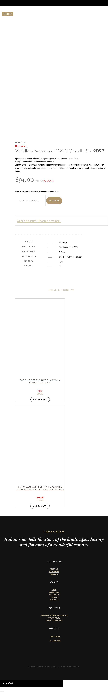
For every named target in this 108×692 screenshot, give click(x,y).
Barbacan (21, 146)
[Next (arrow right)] (3, 691)
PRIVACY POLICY (54, 618)
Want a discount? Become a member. (39, 221)
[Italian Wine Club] (7, 14)
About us (54, 569)
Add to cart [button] (40, 400)
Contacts (54, 600)
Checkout (54, 597)
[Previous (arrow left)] (1, 691)
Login (54, 590)
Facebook (55, 637)
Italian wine (54, 572)
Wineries (54, 574)
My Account (54, 595)
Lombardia (20, 142)
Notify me (54, 201)
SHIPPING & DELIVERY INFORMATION (54, 615)
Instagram (55, 640)
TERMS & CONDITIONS (54, 620)
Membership (54, 592)
